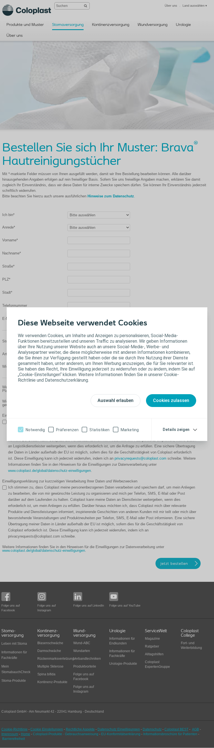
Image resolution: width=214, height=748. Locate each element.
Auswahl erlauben (115, 400)
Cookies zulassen (171, 400)
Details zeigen (176, 429)
